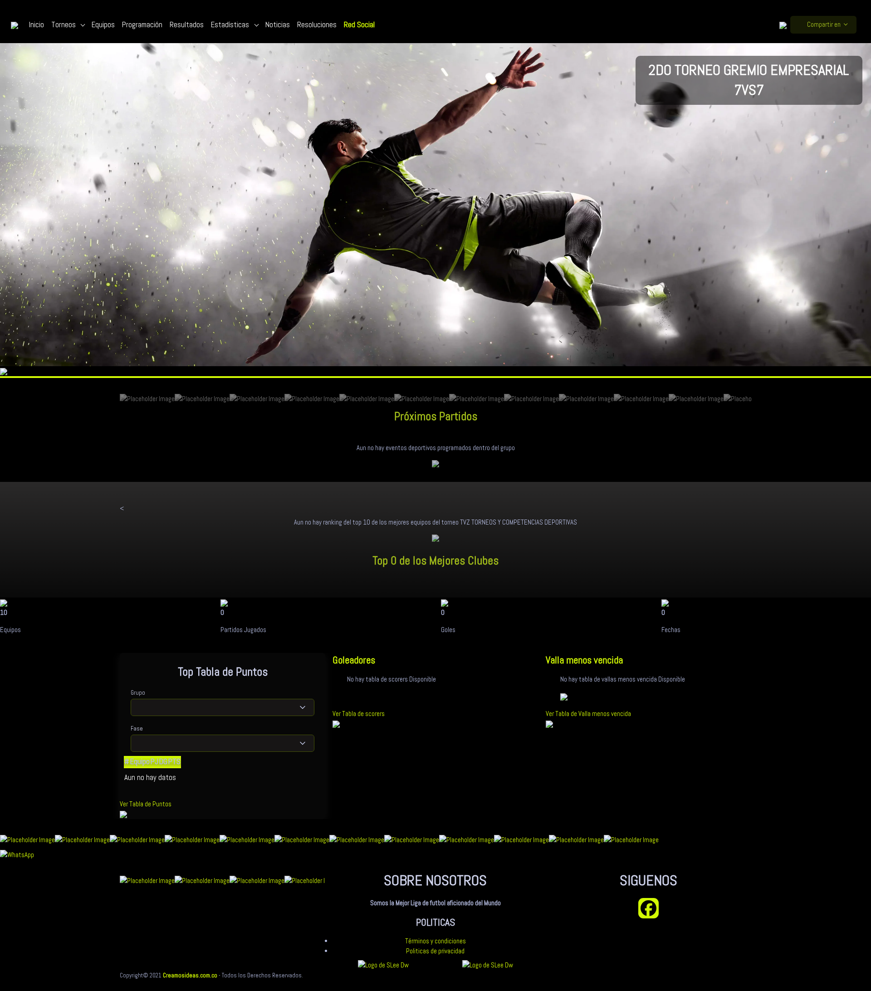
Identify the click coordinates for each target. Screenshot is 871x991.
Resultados (187, 24)
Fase (137, 728)
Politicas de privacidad (435, 951)
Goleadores (354, 659)
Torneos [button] (64, 24)
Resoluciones (317, 24)
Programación (142, 24)
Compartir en (824, 24)
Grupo (138, 693)
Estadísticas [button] (231, 24)
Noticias (277, 24)
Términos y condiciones (435, 941)
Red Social (359, 24)
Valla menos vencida (584, 659)
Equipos (103, 24)
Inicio (36, 24)
